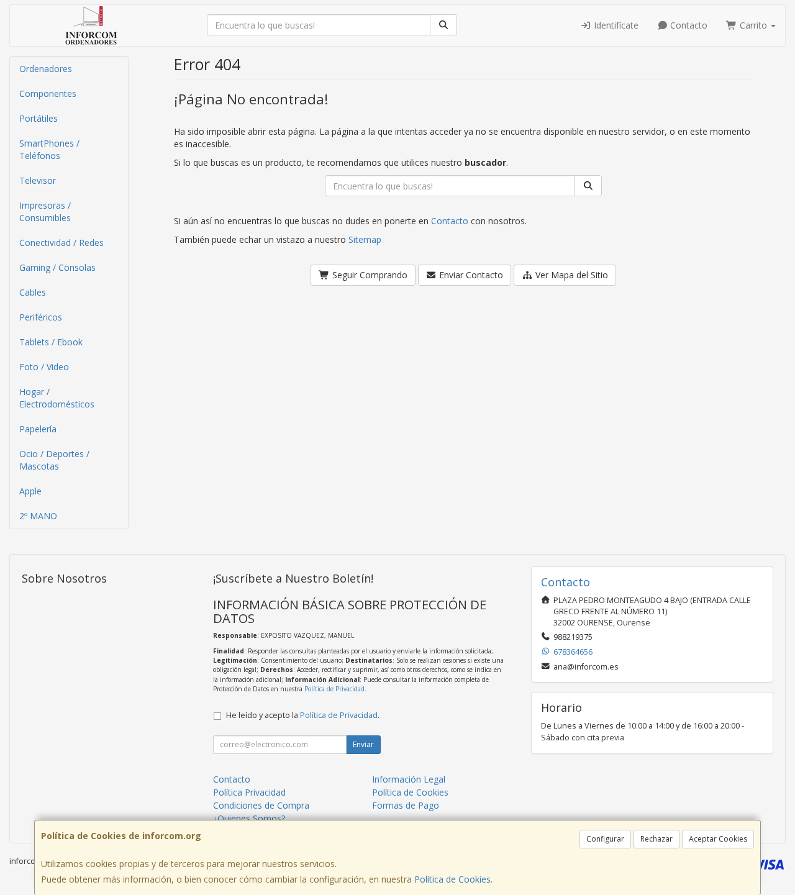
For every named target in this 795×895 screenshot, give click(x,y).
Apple (30, 491)
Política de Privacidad (334, 688)
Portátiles (38, 118)
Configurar (605, 839)
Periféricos (40, 317)
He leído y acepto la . (302, 715)
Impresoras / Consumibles (45, 211)
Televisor (37, 180)
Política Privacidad (249, 792)
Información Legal (408, 779)
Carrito (753, 25)
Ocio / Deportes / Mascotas (54, 460)
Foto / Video (44, 367)
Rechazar (656, 839)
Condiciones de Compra (261, 805)
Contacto (687, 25)
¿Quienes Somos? (249, 818)
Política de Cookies (452, 879)
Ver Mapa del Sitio (570, 275)
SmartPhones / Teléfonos (49, 149)
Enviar (363, 744)
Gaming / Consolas (57, 267)
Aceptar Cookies (718, 839)
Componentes (47, 93)
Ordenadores (45, 69)
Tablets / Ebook (51, 342)
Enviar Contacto (470, 275)
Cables (32, 292)
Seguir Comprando (368, 275)
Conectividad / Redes (61, 242)
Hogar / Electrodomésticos (56, 398)
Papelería (38, 429)
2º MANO (38, 516)
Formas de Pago (405, 805)
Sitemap (364, 239)
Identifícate (614, 25)
